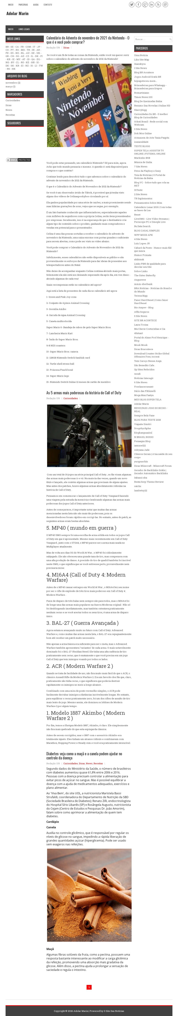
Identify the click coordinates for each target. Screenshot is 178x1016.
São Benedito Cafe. (144, 365)
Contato (48, 4)
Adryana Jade (141, 449)
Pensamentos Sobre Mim (148, 202)
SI (38, 62)
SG (17, 56)
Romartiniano (141, 92)
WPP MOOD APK (143, 234)
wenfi (137, 373)
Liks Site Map (141, 59)
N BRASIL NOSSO (143, 437)
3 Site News (140, 129)
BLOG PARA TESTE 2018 (147, 419)
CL (17, 62)
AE (22, 56)
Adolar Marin (17, 13)
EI (22, 65)
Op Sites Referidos (144, 369)
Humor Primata (142, 255)
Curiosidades (70, 398)
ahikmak (139, 259)
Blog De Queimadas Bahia (148, 101)
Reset (137, 214)
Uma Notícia (141, 55)
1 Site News (140, 68)
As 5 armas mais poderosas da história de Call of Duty (83, 392)
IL (32, 56)
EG (38, 59)
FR (22, 46)
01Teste (138, 189)
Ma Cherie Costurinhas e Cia (149, 328)
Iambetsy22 (140, 490)
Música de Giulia (143, 162)
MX (23, 49)
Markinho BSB (142, 157)
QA (33, 59)
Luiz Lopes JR (142, 243)
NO (17, 53)
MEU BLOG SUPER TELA (147, 399)
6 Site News (140, 382)
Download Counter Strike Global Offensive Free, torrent (151, 355)
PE (7, 53)
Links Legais (24, 29)
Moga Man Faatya (143, 395)
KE (27, 62)
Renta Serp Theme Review (149, 481)
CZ (27, 56)
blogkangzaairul (143, 432)
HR (33, 62)
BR (7, 46)
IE (13, 59)
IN (33, 49)
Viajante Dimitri (142, 424)
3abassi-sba (140, 477)
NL (22, 53)
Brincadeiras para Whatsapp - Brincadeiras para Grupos (150, 87)
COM (28, 46)
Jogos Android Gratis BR (147, 76)
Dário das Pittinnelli (145, 391)
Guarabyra (139, 63)
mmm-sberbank (143, 284)
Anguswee (140, 279)
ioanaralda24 (141, 141)
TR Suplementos (143, 198)
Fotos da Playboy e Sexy (147, 170)
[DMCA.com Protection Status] (19, 161)
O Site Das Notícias (114, 1011)
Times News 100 (143, 97)
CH (12, 56)
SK (12, 65)
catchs (137, 486)
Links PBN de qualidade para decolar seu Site (150, 265)
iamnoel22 (140, 445)
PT (12, 49)
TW (41, 65)
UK (38, 53)
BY (12, 62)
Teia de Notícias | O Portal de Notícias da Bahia (149, 176)
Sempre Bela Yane (144, 415)
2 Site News (140, 194)
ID (28, 59)
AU (28, 53)
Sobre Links (141, 271)
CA (17, 46)
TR (28, 49)
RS (8, 68)
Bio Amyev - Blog (143, 307)
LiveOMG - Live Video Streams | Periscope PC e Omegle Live (151, 220)
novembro (11, 82)
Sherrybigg (140, 109)
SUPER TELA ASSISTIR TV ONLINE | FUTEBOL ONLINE (149, 152)
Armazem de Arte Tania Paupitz (151, 137)
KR (8, 59)
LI (36, 65)
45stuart (138, 333)
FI (41, 56)
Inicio (10, 4)
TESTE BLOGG (142, 146)
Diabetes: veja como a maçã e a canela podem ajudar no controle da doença (84, 755)
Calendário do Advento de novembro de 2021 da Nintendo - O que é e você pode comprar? (87, 40)
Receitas (98, 763)
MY (18, 59)
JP (38, 46)
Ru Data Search (142, 226)
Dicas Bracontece (143, 349)
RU (17, 49)
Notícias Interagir (143, 378)
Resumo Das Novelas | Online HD (152, 105)
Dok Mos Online (143, 133)
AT (23, 59)
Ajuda (35, 4)
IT (34, 46)
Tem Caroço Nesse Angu (147, 361)
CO (7, 49)
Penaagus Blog (142, 441)
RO (22, 62)
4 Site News (140, 239)
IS (32, 65)
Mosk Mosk (141, 345)
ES (12, 53)
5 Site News (140, 316)
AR (38, 49)
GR (7, 56)
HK (13, 68)
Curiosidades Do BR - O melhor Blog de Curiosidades (151, 116)
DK (36, 56)
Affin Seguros (141, 311)
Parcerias (23, 4)
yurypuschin (141, 461)
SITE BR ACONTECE (145, 320)
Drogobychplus (142, 428)
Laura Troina (141, 324)
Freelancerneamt (143, 386)
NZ (27, 65)
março (9, 86)
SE (12, 46)
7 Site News (140, 166)
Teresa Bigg (140, 295)
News (89, 763)
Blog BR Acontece (144, 72)
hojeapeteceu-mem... (145, 80)
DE (33, 53)
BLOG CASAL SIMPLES (147, 230)
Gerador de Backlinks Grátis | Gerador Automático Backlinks (151, 472)
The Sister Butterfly (145, 275)
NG (7, 62)
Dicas (66, 47)
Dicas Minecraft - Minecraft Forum (153, 465)
